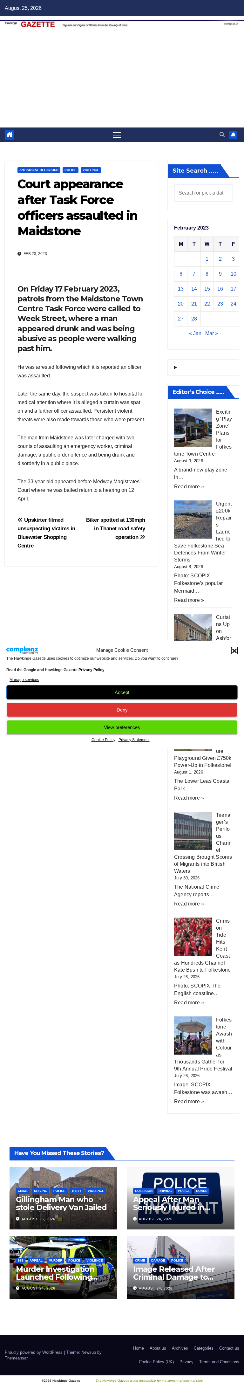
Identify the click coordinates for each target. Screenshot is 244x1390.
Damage (158, 1260)
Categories (204, 1348)
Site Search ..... (195, 170)
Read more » (189, 486)
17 (233, 289)
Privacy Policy (91, 670)
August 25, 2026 (38, 1219)
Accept (122, 692)
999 (21, 1260)
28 (194, 318)
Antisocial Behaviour (38, 170)
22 (207, 303)
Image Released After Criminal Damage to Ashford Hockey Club (174, 1277)
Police (70, 170)
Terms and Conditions (219, 1361)
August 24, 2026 (156, 1219)
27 (181, 318)
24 (233, 303)
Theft (76, 1191)
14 (194, 289)
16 (220, 289)
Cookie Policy (103, 740)
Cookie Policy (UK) (156, 1361)
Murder (55, 1260)
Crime (23, 1191)
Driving (40, 1191)
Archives (180, 1348)
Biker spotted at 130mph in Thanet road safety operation (115, 528)
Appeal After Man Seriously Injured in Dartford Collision (168, 1207)
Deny (122, 709)
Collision (143, 1191)
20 (181, 303)
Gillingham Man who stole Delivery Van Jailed (61, 1203)
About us (158, 1348)
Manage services (24, 680)
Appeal (36, 1260)
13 (181, 289)
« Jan (195, 333)
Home (138, 1348)
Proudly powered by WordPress (34, 1352)
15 (207, 289)
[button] (234, 650)
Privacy (186, 1361)
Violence (91, 170)
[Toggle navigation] (117, 135)
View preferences (122, 727)
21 (194, 303)
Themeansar (16, 1358)
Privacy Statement (134, 740)
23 (220, 303)
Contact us (229, 1348)
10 (233, 274)
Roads (201, 1191)
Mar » (211, 333)
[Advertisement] (122, 79)
